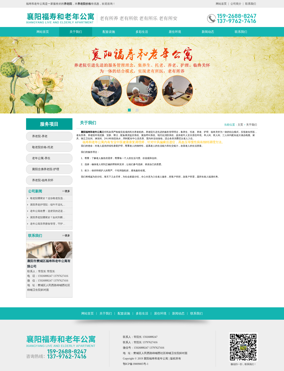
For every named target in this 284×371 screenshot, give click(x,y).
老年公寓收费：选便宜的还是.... (47, 211)
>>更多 (66, 191)
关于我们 (76, 31)
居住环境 (175, 31)
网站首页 (221, 3)
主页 (240, 124)
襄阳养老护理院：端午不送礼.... (47, 204)
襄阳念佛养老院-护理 (45, 169)
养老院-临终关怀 (42, 180)
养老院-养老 (40, 136)
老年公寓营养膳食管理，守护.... (47, 223)
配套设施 (109, 31)
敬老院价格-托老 (42, 147)
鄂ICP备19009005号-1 (135, 364)
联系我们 (250, 3)
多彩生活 (142, 31)
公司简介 (235, 3)
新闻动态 (208, 31)
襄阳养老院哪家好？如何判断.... (47, 217)
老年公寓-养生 (41, 158)
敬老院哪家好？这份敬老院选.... (47, 198)
